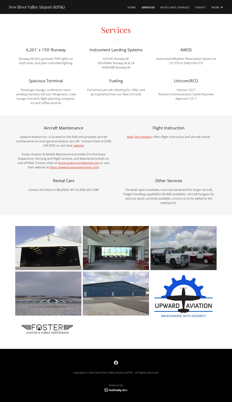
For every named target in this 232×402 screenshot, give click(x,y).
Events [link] (200, 7)
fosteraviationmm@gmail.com (78, 163)
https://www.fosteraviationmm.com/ (74, 167)
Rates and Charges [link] (175, 7)
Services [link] (148, 7)
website (78, 146)
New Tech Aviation (139, 137)
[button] (217, 7)
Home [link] (132, 7)
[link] (37, 7)
